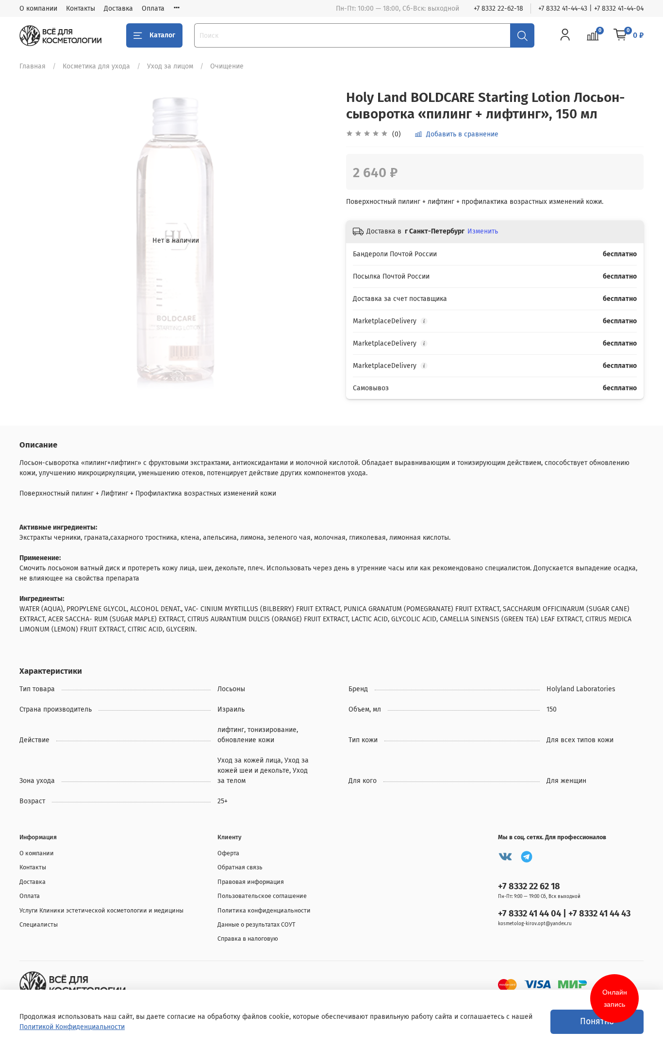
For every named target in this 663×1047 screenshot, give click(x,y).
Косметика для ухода (96, 66)
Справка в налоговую (247, 938)
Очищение (227, 66)
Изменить (482, 231)
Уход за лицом (170, 66)
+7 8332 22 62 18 (529, 886)
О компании (38, 8)
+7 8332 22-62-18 (498, 8)
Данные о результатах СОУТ (256, 924)
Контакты (80, 8)
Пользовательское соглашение (262, 895)
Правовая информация (250, 881)
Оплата (153, 8)
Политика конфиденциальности (264, 910)
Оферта (228, 853)
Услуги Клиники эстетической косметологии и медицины (101, 910)
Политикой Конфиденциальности (72, 1027)
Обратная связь (240, 867)
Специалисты (38, 924)
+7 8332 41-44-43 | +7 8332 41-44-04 (591, 8)
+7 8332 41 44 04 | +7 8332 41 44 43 (564, 913)
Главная (32, 66)
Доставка (118, 8)
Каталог (162, 35)
